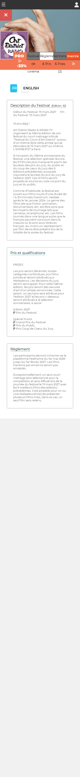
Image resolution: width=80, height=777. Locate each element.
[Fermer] (6, 15)
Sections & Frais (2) (60, 63)
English (25, 88)
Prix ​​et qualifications (27, 253)
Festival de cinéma (33, 63)
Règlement (20, 349)
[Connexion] (76, 4)
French (14, 88)
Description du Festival (38, 105)
